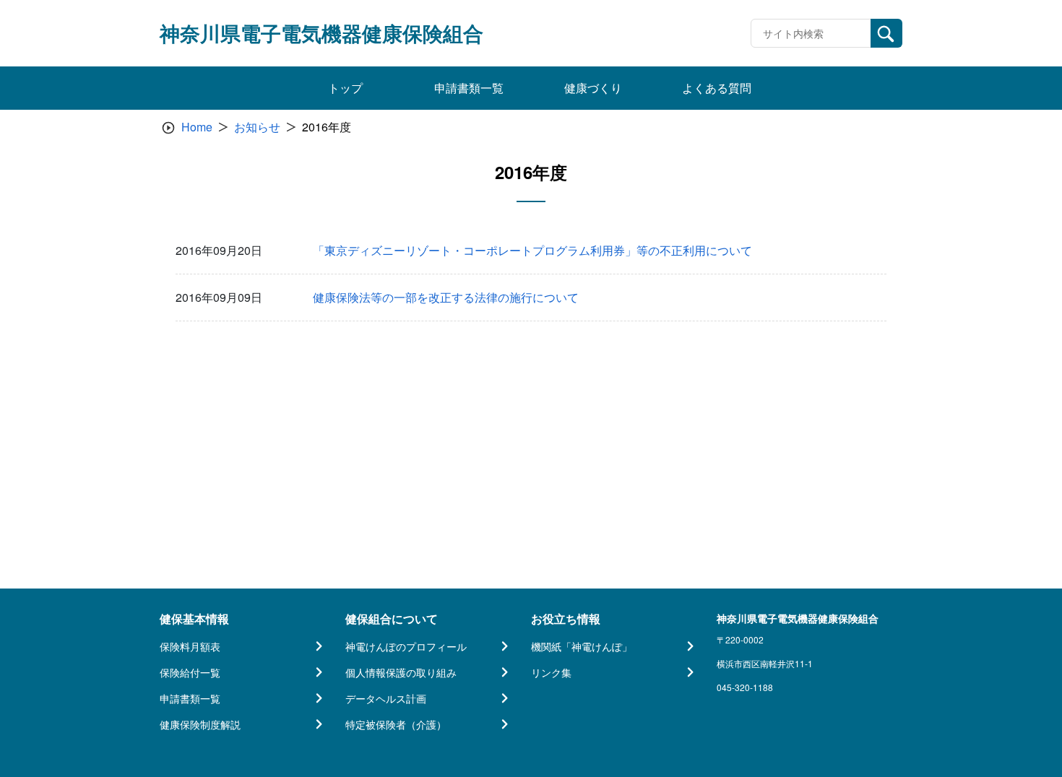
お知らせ (257, 126)
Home (196, 126)
